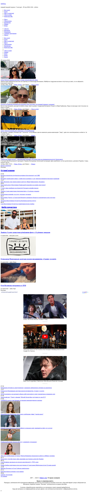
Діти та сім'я (8, 15)
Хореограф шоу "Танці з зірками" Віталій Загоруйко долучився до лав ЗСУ (23, 397)
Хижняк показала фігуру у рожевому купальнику (19, 442)
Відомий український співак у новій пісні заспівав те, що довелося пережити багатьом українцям (30, 178)
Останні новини (8, 170)
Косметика (7, 22)
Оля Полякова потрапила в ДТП (13, 285)
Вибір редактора (9, 207)
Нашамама (7, 32)
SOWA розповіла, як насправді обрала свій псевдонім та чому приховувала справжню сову (28, 394)
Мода (5, 19)
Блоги (6, 57)
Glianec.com (43, 478)
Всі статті (7, 10)
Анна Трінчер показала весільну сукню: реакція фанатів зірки (19, 80)
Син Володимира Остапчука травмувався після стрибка (17, 204)
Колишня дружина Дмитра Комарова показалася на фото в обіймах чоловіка (28, 456)
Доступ (6, 28)
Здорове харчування (10, 33)
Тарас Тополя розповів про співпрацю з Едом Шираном (17, 130)
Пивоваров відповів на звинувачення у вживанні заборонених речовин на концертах (26, 387)
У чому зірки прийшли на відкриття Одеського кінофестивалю (19, 188)
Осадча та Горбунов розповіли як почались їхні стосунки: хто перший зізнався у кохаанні (27, 104)
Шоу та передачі (9, 13)
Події (5, 11)
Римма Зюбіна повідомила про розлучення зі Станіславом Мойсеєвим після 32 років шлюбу (28, 465)
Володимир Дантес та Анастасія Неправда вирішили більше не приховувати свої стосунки (28, 197)
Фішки (6, 24)
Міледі (6, 35)
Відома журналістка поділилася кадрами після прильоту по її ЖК (20, 175)
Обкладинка (8, 21)
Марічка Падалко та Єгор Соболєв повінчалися (15, 468)
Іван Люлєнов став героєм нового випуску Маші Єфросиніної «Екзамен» (23, 181)
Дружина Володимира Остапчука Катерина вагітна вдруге (18, 200)
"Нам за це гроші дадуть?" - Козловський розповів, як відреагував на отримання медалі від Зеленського (32, 159)
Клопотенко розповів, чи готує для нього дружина (16, 194)
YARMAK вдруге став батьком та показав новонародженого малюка (21, 400)
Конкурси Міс (8, 16)
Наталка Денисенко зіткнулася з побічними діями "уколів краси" (22, 414)
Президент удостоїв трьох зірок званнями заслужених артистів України (22, 459)
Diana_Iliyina (18, 84)
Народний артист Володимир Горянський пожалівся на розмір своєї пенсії (23, 185)
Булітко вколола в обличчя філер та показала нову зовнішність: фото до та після (26, 428)
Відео (6, 25)
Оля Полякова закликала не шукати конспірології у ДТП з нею (19, 462)
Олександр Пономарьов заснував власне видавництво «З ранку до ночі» (28, 259)
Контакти (7, 30)
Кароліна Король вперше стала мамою (12, 471)
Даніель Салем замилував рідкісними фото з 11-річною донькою (20, 191)
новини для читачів (6, 474)
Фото (5, 54)
